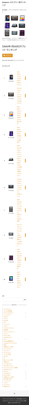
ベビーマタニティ (8, 348)
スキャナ (6, 382)
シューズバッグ (7, 314)
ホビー (5, 339)
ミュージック (7, 324)
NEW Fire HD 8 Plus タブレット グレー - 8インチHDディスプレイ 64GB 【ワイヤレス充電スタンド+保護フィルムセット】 (19, 160)
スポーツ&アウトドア (8, 312)
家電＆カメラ (7, 386)
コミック (6, 333)
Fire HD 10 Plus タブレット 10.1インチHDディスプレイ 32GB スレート (19, 187)
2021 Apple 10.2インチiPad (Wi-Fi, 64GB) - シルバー (19, 78)
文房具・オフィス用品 (9, 377)
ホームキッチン (7, 309)
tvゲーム (6, 318)
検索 (3, 296)
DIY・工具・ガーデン (8, 365)
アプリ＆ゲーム (7, 373)
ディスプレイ (7, 384)
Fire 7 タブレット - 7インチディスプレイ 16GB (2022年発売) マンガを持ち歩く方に (19, 235)
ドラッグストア (7, 352)
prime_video (7, 335)
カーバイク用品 (7, 354)
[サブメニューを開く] (26, 313)
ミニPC (5, 326)
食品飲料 (6, 329)
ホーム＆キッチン (8, 363)
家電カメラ (6, 362)
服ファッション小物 (8, 360)
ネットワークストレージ (9, 331)
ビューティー (7, 350)
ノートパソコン (7, 380)
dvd (5, 322)
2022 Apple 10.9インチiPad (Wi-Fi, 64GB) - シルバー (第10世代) (19, 115)
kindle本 (6, 320)
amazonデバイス (8, 337)
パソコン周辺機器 (8, 311)
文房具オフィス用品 (8, 346)
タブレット (8, 55)
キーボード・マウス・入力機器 (10, 367)
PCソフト (6, 371)
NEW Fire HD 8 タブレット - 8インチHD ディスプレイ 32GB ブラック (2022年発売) (19, 210)
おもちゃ (6, 316)
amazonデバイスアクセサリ (10, 343)
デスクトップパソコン (9, 328)
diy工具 (5, 356)
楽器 (5, 345)
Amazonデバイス (8, 369)
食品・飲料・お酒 (7, 378)
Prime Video (7, 375)
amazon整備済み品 (8, 341)
